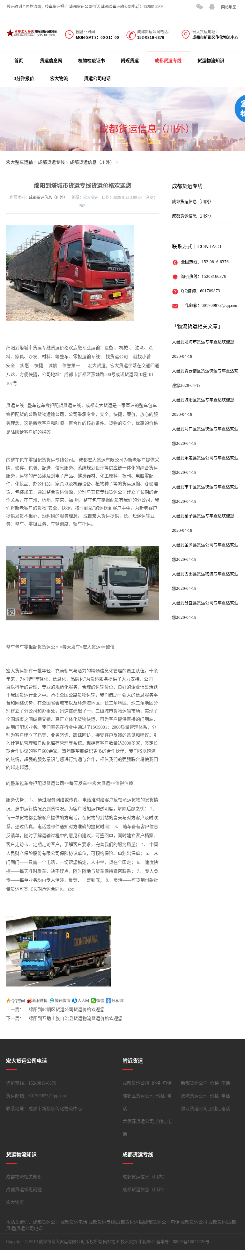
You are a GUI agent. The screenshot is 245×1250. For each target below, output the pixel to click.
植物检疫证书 (91, 60)
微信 (100, 1001)
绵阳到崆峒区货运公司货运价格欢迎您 (67, 1009)
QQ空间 (18, 1001)
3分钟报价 (24, 78)
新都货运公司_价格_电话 (205, 1083)
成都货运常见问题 (24, 1189)
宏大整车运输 (19, 162)
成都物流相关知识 (24, 1176)
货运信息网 (51, 60)
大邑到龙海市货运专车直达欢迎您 (203, 341)
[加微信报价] (199, 6)
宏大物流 (59, 78)
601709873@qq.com (220, 305)
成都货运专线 (168, 60)
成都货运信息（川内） (192, 201)
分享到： (119, 1001)
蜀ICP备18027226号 (191, 1241)
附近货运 (130, 60)
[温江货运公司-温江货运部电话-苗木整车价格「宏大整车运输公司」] (31, 32)
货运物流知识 (210, 60)
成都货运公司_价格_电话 (147, 1083)
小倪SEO (146, 1241)
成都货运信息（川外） (147, 129)
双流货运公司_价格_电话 (205, 1096)
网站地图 (228, 7)
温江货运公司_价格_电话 (205, 1108)
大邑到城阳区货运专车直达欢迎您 (203, 399)
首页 (18, 60)
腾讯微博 (62, 1001)
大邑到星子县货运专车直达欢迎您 (203, 515)
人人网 (83, 1001)
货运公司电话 (97, 78)
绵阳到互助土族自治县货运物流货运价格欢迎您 (75, 1018)
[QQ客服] (212, 6)
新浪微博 (40, 1001)
